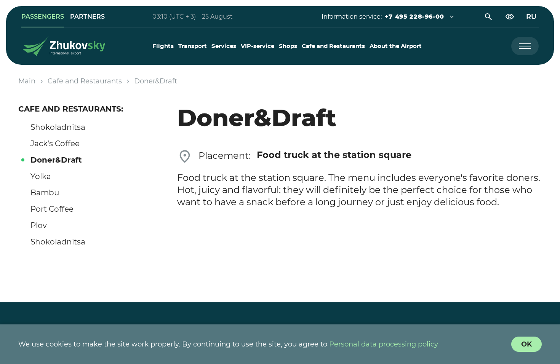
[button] (414, 17)
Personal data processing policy (383, 344)
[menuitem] (163, 46)
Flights (163, 46)
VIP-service (257, 46)
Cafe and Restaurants (333, 46)
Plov (38, 225)
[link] (42, 16)
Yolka (40, 176)
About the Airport (396, 46)
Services (223, 46)
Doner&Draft (56, 159)
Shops (288, 46)
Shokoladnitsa (57, 127)
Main (26, 81)
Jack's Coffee (55, 143)
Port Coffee (52, 209)
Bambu (44, 192)
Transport (192, 46)
